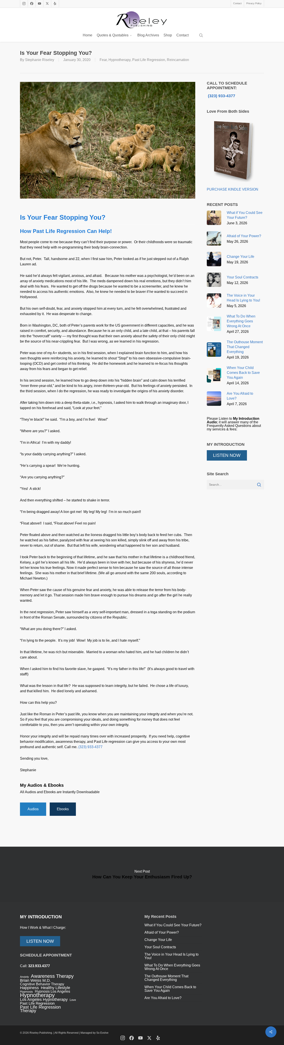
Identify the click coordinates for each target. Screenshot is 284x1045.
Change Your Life (158, 940)
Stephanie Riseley (39, 60)
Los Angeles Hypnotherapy (44, 999)
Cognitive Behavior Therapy (42, 984)
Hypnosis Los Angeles (52, 991)
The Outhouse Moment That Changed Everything (166, 978)
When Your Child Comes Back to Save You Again (170, 988)
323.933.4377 (39, 966)
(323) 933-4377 (90, 747)
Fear (103, 60)
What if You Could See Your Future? (172, 925)
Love (73, 1000)
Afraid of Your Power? (161, 932)
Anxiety (24, 976)
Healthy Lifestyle (55, 988)
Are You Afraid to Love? (162, 998)
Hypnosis (26, 991)
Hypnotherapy (119, 60)
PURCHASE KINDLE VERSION (232, 189)
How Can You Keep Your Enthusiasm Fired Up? (142, 874)
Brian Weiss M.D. (35, 980)
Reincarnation (178, 60)
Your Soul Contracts (160, 947)
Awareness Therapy (52, 976)
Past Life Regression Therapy (40, 1008)
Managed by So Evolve (94, 1032)
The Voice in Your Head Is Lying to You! (171, 956)
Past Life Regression (148, 60)
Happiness (29, 988)
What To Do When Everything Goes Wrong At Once (172, 967)
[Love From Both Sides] (233, 186)
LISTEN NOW (227, 455)
